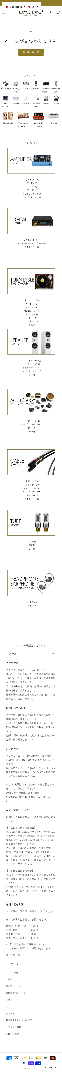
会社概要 (10, 1013)
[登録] (52, 653)
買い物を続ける (31, 52)
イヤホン (32, 605)
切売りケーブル (32, 495)
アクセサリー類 (32, 247)
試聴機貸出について (16, 993)
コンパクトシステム (32, 197)
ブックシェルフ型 (32, 364)
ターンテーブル (32, 300)
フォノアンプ (32, 187)
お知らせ (10, 1000)
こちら (18, 954)
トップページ (12, 972)
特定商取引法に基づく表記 (19, 1020)
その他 (32, 325)
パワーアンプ (32, 190)
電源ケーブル (32, 481)
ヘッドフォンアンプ (32, 194)
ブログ (9, 1006)
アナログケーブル (32, 488)
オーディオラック (32, 428)
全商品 (9, 979)
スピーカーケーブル (32, 492)
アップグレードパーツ (32, 424)
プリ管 (32, 549)
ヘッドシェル (32, 321)
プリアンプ (32, 183)
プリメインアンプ (32, 179)
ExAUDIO (34, 1068)
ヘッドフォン (32, 602)
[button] (3, 12)
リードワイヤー (32, 318)
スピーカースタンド (32, 371)
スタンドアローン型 (32, 361)
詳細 (37, 792)
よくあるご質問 (13, 1027)
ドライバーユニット (32, 368)
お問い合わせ (12, 1034)
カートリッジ (32, 304)
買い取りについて (15, 986)
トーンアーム (32, 307)
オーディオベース (32, 421)
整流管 (32, 545)
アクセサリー (32, 314)
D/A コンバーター (32, 240)
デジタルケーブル (32, 485)
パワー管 (32, 542)
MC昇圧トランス (32, 311)
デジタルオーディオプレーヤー (31, 243)
